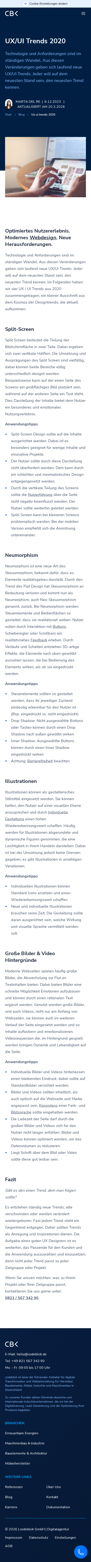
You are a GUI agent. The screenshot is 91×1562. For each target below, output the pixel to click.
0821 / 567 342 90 (22, 1297)
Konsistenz (48, 1105)
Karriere (11, 1507)
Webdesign (43, 237)
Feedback (38, 640)
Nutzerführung (40, 494)
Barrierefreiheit (40, 761)
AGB (8, 1546)
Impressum (13, 1537)
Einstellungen (65, 1537)
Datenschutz (38, 1537)
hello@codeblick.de (32, 1354)
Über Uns (53, 1487)
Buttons (59, 626)
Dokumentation (58, 1507)
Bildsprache (21, 1112)
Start (8, 115)
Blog (21, 115)
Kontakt (52, 1497)
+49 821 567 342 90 (28, 1361)
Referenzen (14, 1487)
